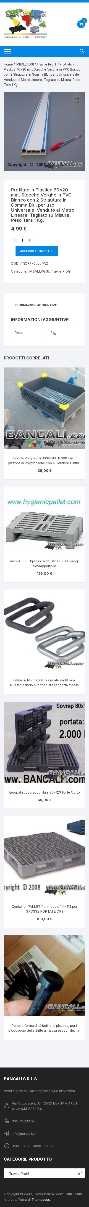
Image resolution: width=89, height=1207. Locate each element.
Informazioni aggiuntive (35, 305)
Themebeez (41, 1199)
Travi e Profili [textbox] (43, 1173)
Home (8, 64)
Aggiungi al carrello (37, 251)
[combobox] (44, 1173)
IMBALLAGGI (25, 64)
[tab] (44, 305)
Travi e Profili (47, 64)
